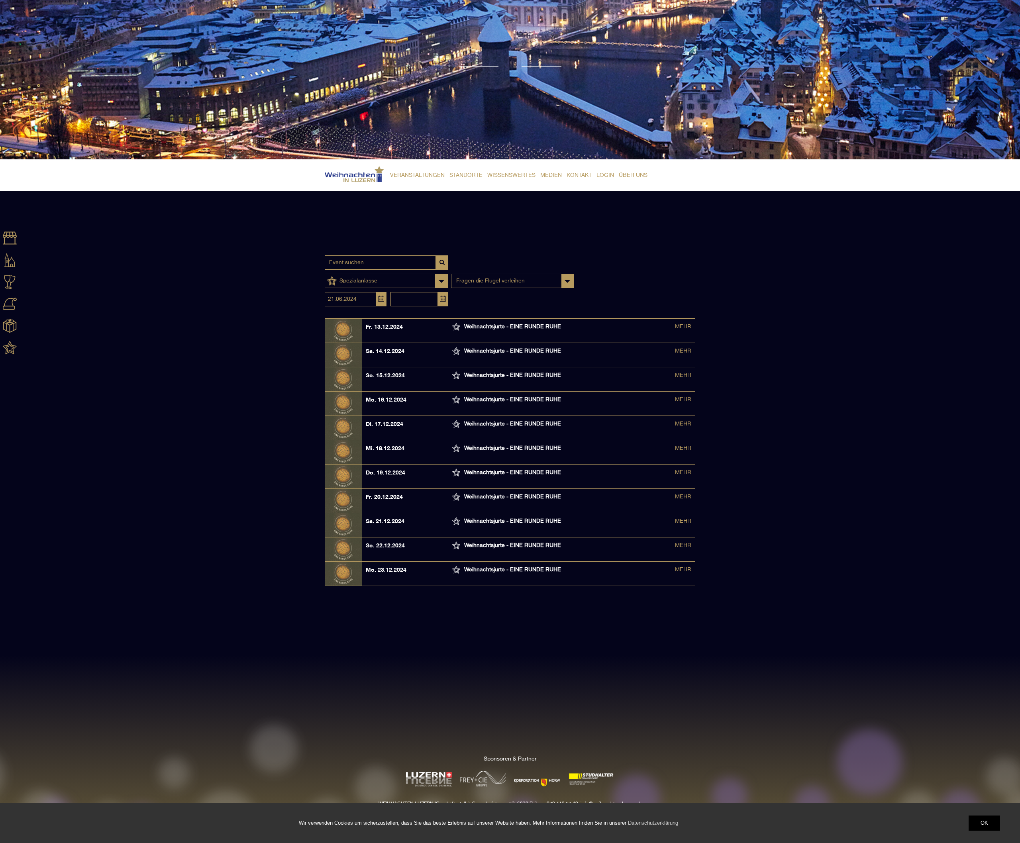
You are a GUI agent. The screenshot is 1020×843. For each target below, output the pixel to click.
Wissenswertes (511, 175)
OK (984, 823)
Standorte (466, 175)
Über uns (633, 175)
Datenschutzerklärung (653, 823)
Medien (551, 175)
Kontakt (579, 175)
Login (605, 175)
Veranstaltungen (417, 175)
